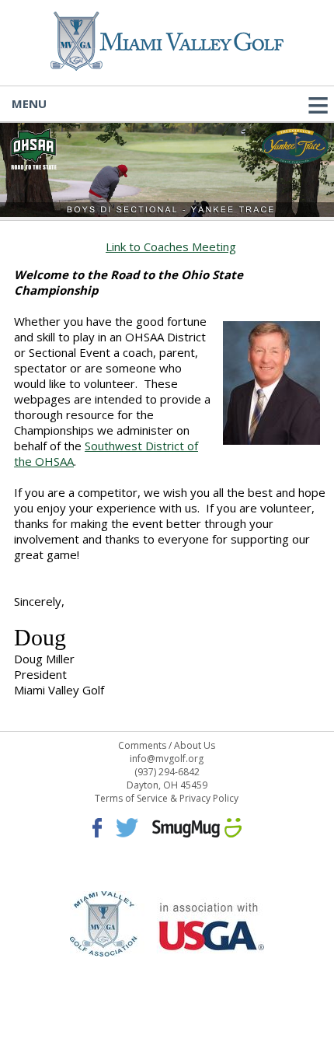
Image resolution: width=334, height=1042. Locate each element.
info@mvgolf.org (167, 758)
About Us (194, 745)
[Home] (167, 66)
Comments (142, 745)
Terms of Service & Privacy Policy (166, 798)
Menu (29, 103)
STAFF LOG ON (166, 972)
